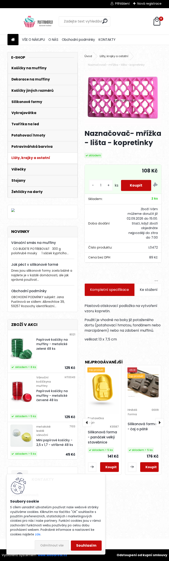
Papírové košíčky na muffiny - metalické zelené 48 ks (52, 344)
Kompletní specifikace (109, 289)
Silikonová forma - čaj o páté (142, 426)
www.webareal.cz (52, 555)
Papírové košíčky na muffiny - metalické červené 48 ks (52, 395)
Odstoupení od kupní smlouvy (142, 555)
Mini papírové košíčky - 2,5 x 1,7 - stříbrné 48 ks (54, 442)
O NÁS (53, 39)
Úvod (88, 56)
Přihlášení (122, 3)
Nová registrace (149, 3)
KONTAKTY (107, 39)
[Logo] (37, 21)
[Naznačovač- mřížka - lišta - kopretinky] (122, 98)
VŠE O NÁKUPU (33, 39)
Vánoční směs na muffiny (33, 242)
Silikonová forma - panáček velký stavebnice (102, 437)
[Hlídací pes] (155, 185)
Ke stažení (149, 289)
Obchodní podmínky (78, 39)
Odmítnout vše (52, 545)
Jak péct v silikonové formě (34, 264)
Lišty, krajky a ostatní (114, 56)
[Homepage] (12, 40)
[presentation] (87, 422)
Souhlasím (86, 545)
